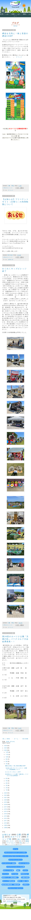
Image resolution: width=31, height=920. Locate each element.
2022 (5, 795)
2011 (5, 820)
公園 (19, 834)
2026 (5, 745)
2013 (5, 816)
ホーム (16, 739)
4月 (7, 783)
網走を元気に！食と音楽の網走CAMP (15, 766)
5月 (7, 781)
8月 (7, 761)
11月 (7, 754)
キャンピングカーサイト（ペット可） (15, 856)
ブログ (25, 870)
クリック (19, 57)
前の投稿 (25, 739)
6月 (7, 778)
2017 (5, 807)
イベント (10, 190)
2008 (5, 827)
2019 (5, 802)
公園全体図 (25, 877)
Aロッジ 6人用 (24, 863)
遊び (19, 839)
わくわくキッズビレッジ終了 (13, 772)
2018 (5, 804)
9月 (7, 759)
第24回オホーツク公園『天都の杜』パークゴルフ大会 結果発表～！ (15, 639)
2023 (5, 793)
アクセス (15, 874)
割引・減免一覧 (23, 881)
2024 (5, 750)
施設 (18, 870)
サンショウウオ (11, 844)
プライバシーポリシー (15, 888)
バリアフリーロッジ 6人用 (15, 867)
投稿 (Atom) (10, 741)
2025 (5, 748)
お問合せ (26, 884)
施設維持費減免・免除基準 (11, 884)
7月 (7, 763)
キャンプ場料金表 (8, 881)
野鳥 (19, 844)
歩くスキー (10, 841)
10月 (7, 757)
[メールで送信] (16, 188)
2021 (5, 797)
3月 (7, 785)
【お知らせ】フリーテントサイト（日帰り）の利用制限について (15, 201)
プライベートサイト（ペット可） (15, 852)
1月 (7, 790)
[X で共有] (19, 188)
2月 (7, 787)
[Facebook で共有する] (21, 188)
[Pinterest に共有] (23, 188)
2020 (5, 800)
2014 (5, 813)
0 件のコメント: (8, 188)
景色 (21, 843)
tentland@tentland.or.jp (14, 901)
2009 (5, 825)
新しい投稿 (6, 739)
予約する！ (24, 874)
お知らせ (10, 259)
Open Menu (3, 11)
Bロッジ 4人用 (8, 870)
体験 (27, 839)
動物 (27, 841)
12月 (7, 752)
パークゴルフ (10, 843)
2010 (5, 823)
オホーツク (15, 836)
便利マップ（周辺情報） (10, 877)
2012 (5, 818)
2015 (5, 811)
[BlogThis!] (18, 188)
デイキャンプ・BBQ (9, 863)
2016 (5, 809)
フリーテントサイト (15, 859)
